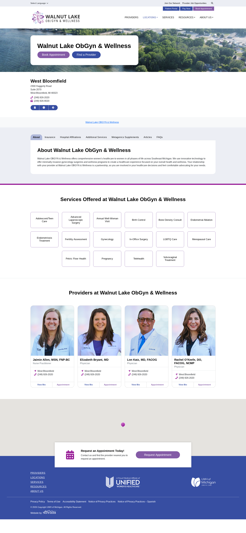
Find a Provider (86, 54)
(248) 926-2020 (41, 97)
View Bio (41, 384)
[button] (123, 424)
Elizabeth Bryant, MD (94, 359)
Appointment (63, 384)
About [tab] (36, 137)
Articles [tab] (148, 137)
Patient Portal (171, 8)
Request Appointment (157, 454)
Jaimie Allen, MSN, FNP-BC (51, 359)
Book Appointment (203, 8)
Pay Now (186, 8)
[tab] (70, 137)
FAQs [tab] (160, 137)
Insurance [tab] (50, 137)
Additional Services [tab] (96, 137)
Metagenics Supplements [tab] (125, 137)
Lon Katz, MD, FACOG (142, 359)
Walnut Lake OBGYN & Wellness (102, 122)
